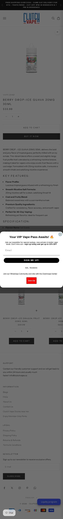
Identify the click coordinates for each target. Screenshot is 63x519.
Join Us (31, 280)
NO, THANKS (31, 268)
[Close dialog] (60, 234)
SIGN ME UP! (31, 260)
